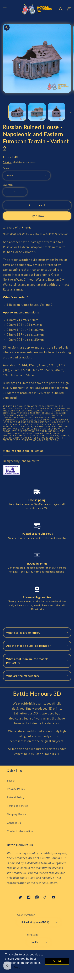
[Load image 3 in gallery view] (56, 112)
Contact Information (20, 831)
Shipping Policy (16, 814)
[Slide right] (70, 113)
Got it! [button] (57, 961)
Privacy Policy (16, 788)
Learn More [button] (13, 967)
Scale (6, 168)
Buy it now (37, 216)
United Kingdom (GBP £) (35, 922)
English (35, 942)
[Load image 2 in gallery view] (37, 112)
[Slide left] (4, 113)
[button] (5, 9)
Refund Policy (15, 797)
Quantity (8, 184)
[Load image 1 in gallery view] (17, 112)
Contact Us (14, 822)
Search (11, 780)
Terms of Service (17, 805)
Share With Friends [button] (19, 227)
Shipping (7, 162)
